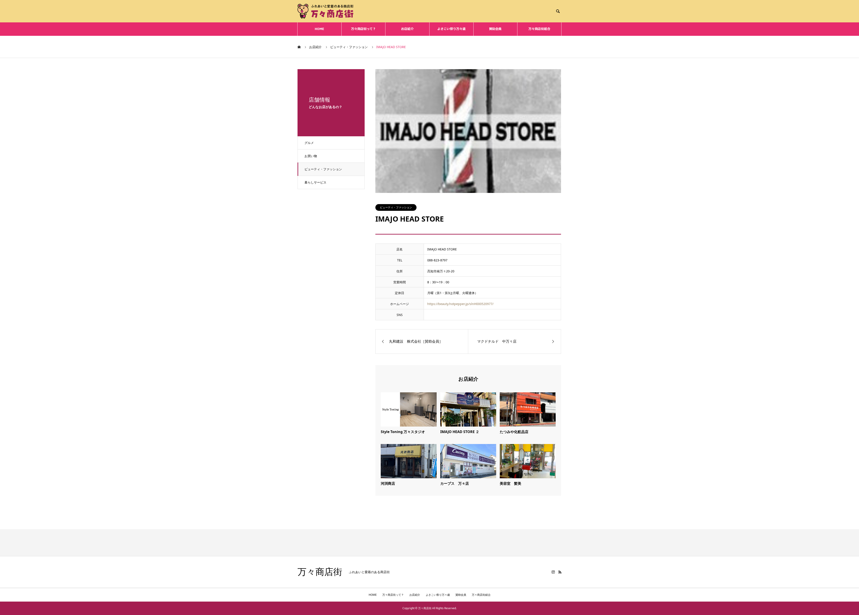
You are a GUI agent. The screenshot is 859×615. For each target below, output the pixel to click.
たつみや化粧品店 (514, 431)
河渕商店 (388, 483)
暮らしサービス (315, 182)
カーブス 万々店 (454, 483)
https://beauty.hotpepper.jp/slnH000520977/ (460, 304)
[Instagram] (553, 572)
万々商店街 (320, 572)
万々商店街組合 (539, 29)
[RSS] (559, 572)
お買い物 (310, 156)
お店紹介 (407, 29)
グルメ (309, 143)
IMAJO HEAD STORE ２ (459, 431)
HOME (319, 29)
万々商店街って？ (363, 29)
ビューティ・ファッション (323, 169)
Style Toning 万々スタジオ (403, 431)
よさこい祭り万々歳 (451, 29)
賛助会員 (495, 29)
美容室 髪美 (510, 483)
